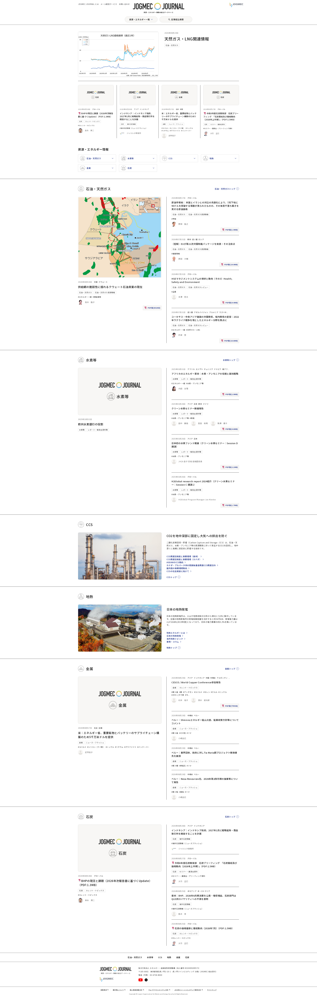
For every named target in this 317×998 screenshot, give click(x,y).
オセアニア (192, 891)
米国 (181, 109)
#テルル (214, 692)
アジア (136, 109)
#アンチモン (188, 692)
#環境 (192, 418)
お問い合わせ (124, 4)
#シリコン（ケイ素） (177, 128)
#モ (186, 695)
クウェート (103, 282)
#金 (176, 692)
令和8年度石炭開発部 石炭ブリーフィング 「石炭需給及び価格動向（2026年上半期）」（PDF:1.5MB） (221, 116)
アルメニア (213, 312)
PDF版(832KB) (152, 308)
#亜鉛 (181, 792)
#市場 (174, 219)
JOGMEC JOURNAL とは (88, 4)
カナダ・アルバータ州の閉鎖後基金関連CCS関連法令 (191, 565)
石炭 (80, 121)
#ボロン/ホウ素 (178, 695)
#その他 (182, 733)
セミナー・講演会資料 (218, 124)
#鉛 (176, 792)
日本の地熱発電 (174, 635)
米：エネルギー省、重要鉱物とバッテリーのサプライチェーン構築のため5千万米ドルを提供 (179, 116)
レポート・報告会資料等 (98, 430)
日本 (195, 404)
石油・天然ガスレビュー (198, 287)
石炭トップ (230, 816)
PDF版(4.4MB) (230, 303)
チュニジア (208, 369)
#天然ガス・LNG (193, 330)
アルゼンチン (222, 678)
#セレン (206, 692)
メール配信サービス (109, 4)
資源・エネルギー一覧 (139, 19)
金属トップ (230, 668)
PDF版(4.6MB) (230, 429)
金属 (164, 124)
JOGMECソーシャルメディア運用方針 (188, 990)
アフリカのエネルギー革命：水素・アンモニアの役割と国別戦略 (205, 373)
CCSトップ (172, 577)
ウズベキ (223, 312)
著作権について (119, 990)
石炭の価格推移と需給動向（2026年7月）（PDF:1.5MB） (204, 928)
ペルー (196, 715)
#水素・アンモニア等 (194, 383)
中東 (96, 282)
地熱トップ (172, 647)
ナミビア (217, 369)
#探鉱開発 (97, 297)
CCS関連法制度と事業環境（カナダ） (184, 559)
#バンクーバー (186, 131)
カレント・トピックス (92, 121)
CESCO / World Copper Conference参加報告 (196, 682)
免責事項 (105, 990)
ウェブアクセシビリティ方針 (159, 990)
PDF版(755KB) (230, 706)
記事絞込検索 (177, 19)
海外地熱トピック (175, 638)
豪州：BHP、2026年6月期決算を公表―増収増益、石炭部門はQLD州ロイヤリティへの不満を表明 (204, 897)
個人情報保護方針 (137, 990)
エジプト (199, 369)
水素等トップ (229, 360)
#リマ (189, 733)
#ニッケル (189, 128)
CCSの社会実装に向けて (178, 571)
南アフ (225, 369)
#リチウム (165, 131)
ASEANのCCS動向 (175, 562)
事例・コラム (173, 641)
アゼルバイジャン (201, 312)
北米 (177, 109)
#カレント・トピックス (86, 125)
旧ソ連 (195, 239)
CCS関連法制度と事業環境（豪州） (183, 556)
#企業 (174, 291)
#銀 (180, 692)
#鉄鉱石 (182, 765)
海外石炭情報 (131, 124)
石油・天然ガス (172, 45)
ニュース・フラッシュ (176, 124)
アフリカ (191, 369)
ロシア (201, 239)
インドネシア (144, 109)
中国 (207, 678)
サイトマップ (212, 990)
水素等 (82, 430)
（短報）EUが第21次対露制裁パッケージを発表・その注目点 (203, 243)
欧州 (189, 239)
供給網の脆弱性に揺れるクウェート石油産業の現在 (110, 287)
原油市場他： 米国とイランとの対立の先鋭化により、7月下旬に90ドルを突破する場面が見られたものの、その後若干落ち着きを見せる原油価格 (205, 206)
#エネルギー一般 (85, 297)
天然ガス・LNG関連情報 (186, 39)
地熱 (169, 957)
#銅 (173, 692)
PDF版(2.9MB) (230, 395)
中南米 (213, 678)
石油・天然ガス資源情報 (105, 292)
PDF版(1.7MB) (230, 506)
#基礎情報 (176, 253)
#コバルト (165, 128)
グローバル (96, 109)
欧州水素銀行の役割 (90, 424)
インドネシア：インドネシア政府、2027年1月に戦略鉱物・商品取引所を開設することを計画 (137, 116)
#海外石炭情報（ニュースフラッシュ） (133, 128)
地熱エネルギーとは (176, 632)
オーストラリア (204, 891)
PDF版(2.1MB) (230, 467)
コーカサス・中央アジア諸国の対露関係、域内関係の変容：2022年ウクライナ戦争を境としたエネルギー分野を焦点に (205, 318)
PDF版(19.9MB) (230, 265)
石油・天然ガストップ (225, 188)
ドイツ (206, 404)
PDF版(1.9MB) (230, 230)
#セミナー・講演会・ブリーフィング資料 (217, 128)
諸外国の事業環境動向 (177, 568)
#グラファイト (175, 131)
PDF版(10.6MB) (230, 341)
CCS (160, 957)
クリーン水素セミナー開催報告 (188, 408)
